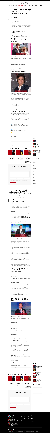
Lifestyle (29, 5)
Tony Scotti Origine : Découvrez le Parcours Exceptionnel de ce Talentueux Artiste (20, 62)
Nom (10, 403)
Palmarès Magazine (17, 197)
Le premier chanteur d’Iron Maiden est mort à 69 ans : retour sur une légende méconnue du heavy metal (39, 154)
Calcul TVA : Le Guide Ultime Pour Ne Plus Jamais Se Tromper (38, 144)
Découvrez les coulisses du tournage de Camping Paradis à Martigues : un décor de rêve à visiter (14, 417)
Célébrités (19, 5)
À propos (9, 0)
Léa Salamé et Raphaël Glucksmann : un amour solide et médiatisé (18, 64)
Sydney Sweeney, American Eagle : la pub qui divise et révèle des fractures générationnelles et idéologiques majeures (38, 147)
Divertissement (25, 5)
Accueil (9, 5)
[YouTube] (40, 5)
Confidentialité (20, 0)
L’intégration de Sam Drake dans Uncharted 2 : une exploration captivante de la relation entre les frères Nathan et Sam (28, 160)
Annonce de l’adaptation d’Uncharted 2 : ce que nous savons (12, 158)
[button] (41, 5)
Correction (17, 0)
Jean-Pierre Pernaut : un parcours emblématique (18, 201)
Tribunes (14, 0)
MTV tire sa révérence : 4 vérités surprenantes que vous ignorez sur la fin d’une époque (39, 141)
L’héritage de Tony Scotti (16, 22)
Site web (24, 403)
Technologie (34, 183)
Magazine (11, 0)
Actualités (12, 5)
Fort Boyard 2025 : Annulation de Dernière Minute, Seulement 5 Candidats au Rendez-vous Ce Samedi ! (15, 420)
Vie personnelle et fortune (17, 21)
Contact (36, 5)
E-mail (17, 403)
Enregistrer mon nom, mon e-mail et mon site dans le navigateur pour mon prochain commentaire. (19, 180)
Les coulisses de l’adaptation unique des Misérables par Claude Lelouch (20, 158)
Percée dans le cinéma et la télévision (18, 20)
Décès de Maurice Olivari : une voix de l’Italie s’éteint (18, 202)
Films (33, 171)
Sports (34, 180)
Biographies (16, 5)
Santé (33, 177)
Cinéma (22, 5)
